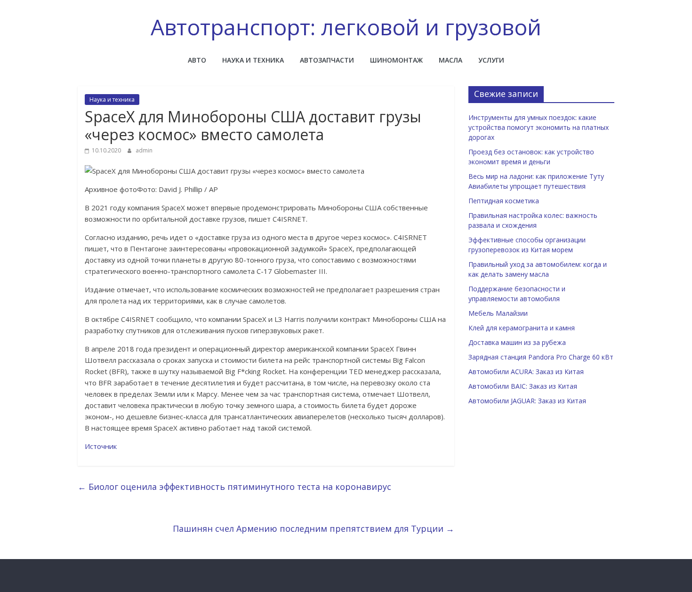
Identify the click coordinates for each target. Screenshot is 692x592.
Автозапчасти (327, 60)
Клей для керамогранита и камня (521, 327)
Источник (101, 446)
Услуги (491, 60)
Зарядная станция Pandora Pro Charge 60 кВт (540, 356)
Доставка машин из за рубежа (517, 342)
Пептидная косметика (503, 200)
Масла (450, 60)
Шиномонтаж (396, 60)
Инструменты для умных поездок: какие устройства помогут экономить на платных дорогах (538, 127)
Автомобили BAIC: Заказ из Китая (522, 386)
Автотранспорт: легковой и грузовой (346, 26)
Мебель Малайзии (498, 313)
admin (144, 150)
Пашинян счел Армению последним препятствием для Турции (313, 528)
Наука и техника (253, 60)
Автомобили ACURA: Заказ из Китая (526, 371)
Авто (197, 60)
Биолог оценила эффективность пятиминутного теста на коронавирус (234, 486)
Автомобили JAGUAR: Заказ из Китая (527, 400)
